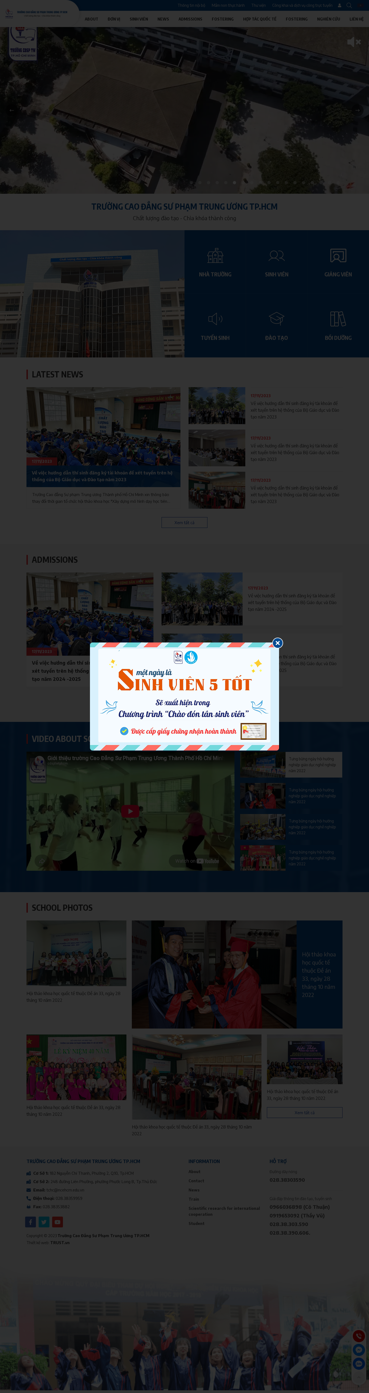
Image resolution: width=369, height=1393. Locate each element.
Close (277, 643)
